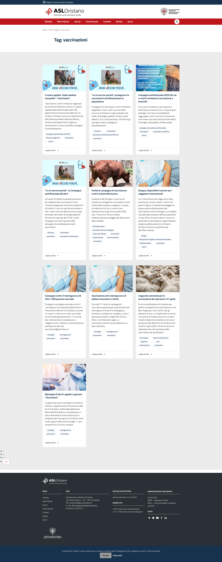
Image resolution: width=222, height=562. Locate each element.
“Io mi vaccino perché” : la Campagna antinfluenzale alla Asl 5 (63, 192)
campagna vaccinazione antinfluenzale (152, 128)
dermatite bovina (98, 226)
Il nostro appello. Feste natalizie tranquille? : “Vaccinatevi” (60, 96)
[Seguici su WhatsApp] (153, 517)
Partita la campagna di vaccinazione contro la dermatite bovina (109, 192)
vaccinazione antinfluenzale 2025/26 (105, 134)
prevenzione (111, 131)
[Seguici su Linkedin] (165, 517)
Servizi (77, 21)
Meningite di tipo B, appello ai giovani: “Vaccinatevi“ (63, 395)
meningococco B (65, 334)
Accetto (106, 555)
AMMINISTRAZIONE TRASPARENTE (160, 491)
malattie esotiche (145, 243)
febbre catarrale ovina (160, 338)
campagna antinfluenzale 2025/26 (58, 134)
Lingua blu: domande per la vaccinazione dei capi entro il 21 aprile (156, 297)
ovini (158, 341)
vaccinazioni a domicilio (161, 131)
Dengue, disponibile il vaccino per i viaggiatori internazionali (155, 192)
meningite (50, 334)
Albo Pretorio (63, 21)
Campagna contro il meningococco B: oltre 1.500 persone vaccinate (63, 297)
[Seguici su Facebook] (161, 517)
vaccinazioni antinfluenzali (69, 236)
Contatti (107, 21)
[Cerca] (176, 21)
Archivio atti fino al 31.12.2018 (125, 497)
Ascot (130, 21)
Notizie (119, 21)
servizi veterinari (113, 237)
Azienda (48, 21)
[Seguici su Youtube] (157, 517)
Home (45, 29)
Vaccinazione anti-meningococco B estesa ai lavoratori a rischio (109, 297)
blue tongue (144, 338)
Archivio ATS (152, 497)
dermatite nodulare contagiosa (103, 230)
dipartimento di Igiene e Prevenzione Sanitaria (155, 239)
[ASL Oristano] (44, 2)
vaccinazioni (69, 137)
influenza (97, 131)
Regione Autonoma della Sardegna (59, 2)
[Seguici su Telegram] (149, 517)
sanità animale (98, 237)
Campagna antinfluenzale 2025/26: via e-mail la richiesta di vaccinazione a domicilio (157, 98)
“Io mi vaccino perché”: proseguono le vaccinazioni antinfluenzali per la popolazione (110, 98)
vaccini (50, 141)
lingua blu (144, 341)
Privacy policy (117, 555)
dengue (144, 235)
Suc (6, 461)
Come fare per (92, 21)
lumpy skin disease (99, 233)
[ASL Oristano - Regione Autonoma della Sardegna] (55, 481)
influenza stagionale (53, 137)
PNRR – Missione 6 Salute (158, 500)
